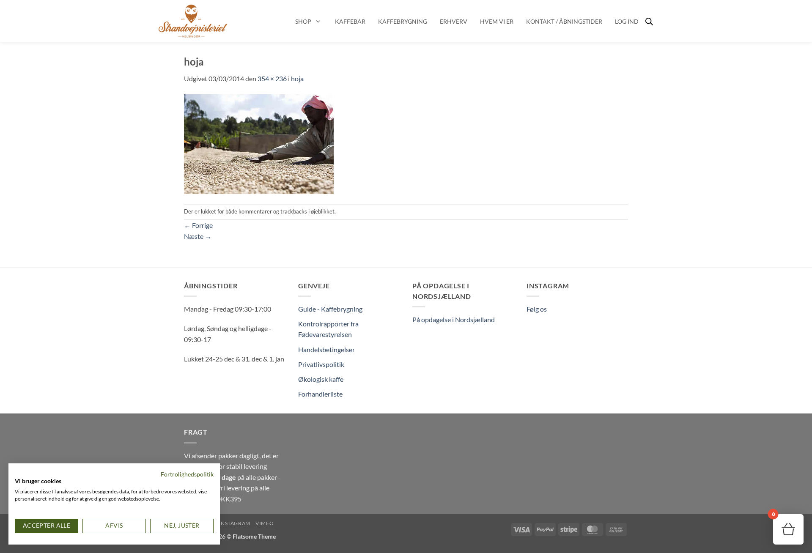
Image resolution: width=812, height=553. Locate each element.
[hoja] (259, 143)
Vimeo (264, 523)
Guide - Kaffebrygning (330, 309)
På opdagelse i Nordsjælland (453, 319)
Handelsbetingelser (326, 349)
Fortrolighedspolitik (187, 474)
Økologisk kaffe (320, 379)
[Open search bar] (649, 21)
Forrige (198, 225)
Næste (197, 236)
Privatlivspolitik (321, 364)
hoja (297, 78)
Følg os (537, 309)
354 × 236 (272, 78)
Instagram (234, 523)
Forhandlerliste (320, 394)
